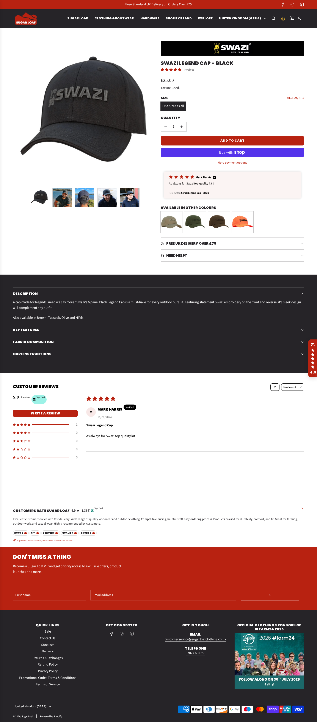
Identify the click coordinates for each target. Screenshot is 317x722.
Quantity (170, 117)
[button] (16, 112)
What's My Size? (295, 98)
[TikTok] (302, 4)
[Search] (273, 18)
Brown (42, 317)
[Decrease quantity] (165, 126)
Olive (65, 317)
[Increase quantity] (181, 126)
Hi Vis (79, 317)
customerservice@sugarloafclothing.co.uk (195, 639)
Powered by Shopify (51, 716)
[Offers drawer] (283, 18)
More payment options (232, 163)
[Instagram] (292, 4)
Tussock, (54, 317)
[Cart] (292, 18)
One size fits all (173, 106)
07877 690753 (195, 653)
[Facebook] (283, 4)
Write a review (45, 413)
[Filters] (274, 387)
